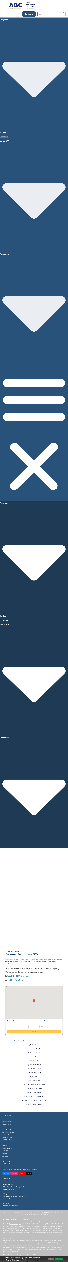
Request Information (7, 1148)
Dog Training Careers (34, 1069)
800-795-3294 (6, 1203)
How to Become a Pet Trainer (34, 1053)
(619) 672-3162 (15, 979)
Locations (4, 137)
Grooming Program (7, 1126)
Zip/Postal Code (11, 1024)
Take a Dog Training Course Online (34, 1084)
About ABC (5, 1156)
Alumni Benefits (34, 1061)
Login (30, 14)
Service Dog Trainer (7, 1137)
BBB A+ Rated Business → (8, 1177)
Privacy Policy (58, 1212)
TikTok (29, 1173)
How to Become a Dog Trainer (34, 1049)
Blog (3, 1159)
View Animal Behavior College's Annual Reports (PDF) (19, 1255)
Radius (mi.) (21, 1024)
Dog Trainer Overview (34, 1045)
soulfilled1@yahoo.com (19, 976)
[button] (34, 433)
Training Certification (34, 1072)
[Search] (64, 13)
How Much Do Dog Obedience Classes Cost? (34, 1100)
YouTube (22, 1173)
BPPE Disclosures (47, 1212)
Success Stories (6, 1161)
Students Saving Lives (34, 1076)
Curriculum (34, 1057)
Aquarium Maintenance (8, 1132)
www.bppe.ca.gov (15, 1224)
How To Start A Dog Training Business (34, 1096)
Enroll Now (5, 1145)
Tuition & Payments (7, 1151)
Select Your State (44, 1024)
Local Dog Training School (34, 1104)
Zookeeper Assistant (7, 1134)
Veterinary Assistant (7, 1124)
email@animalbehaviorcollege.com (10, 1205)
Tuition (3, 132)
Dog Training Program (7, 1121)
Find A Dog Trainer (34, 1080)
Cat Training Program (7, 1129)
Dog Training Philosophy (34, 1065)
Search (34, 1032)
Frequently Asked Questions (34, 1092)
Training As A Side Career (34, 1088)
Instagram (14, 1173)
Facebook (6, 1173)
